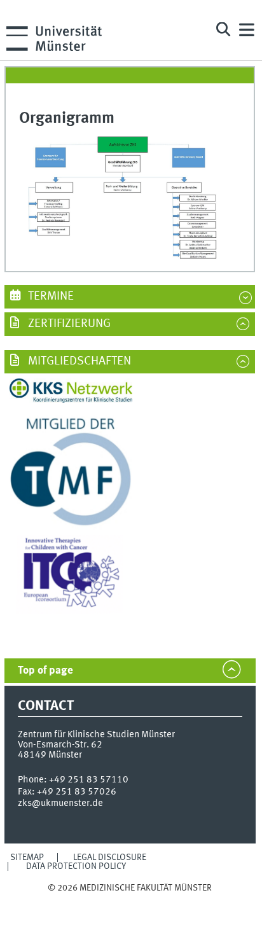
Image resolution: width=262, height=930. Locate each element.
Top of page (45, 670)
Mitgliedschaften (78, 361)
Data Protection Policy (76, 866)
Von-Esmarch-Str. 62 (60, 745)
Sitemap (27, 857)
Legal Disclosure (109, 857)
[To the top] (130, 900)
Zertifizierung (68, 324)
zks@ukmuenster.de (60, 803)
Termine (49, 296)
